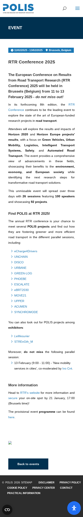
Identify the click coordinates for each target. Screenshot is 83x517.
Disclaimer (46, 482)
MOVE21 (20, 295)
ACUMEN (20, 306)
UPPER (19, 301)
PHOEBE (20, 279)
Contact (66, 487)
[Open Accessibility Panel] (74, 508)
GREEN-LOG (23, 273)
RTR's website (30, 392)
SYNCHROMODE (26, 312)
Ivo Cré (67, 368)
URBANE (20, 267)
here (11, 417)
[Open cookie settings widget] (7, 510)
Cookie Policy (17, 487)
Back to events (28, 464)
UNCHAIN (21, 256)
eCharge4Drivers (25, 251)
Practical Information (23, 493)
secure (12, 398)
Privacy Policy (70, 482)
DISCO (19, 262)
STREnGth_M (23, 341)
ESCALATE (21, 284)
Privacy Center (43, 487)
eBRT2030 (21, 290)
